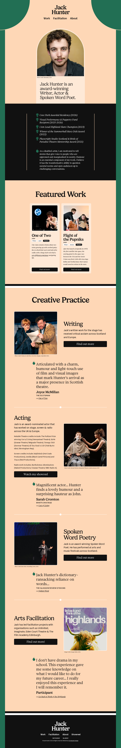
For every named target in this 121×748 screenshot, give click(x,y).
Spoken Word (43, 591)
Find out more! (37, 641)
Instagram (56, 738)
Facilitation (60, 18)
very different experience (40, 255)
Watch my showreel (36, 474)
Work (47, 18)
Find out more (85, 344)
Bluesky (65, 738)
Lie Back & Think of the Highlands (52, 696)
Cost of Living (43, 505)
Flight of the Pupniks (73, 237)
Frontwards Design (73, 741)
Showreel (76, 734)
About (73, 18)
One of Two (41, 235)
